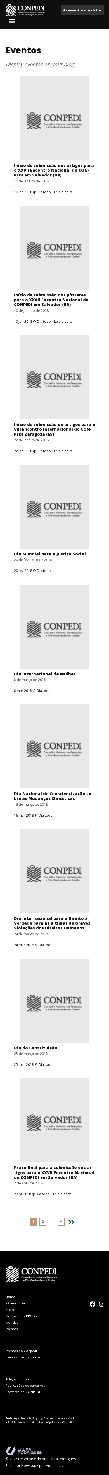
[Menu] (13, 21)
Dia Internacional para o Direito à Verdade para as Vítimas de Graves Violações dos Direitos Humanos (52, 923)
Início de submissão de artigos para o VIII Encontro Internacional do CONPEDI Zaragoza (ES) (54, 429)
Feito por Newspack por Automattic (34, 1465)
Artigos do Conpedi (20, 1379)
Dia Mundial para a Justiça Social (50, 554)
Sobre (10, 1309)
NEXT (73, 1221)
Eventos (12, 1329)
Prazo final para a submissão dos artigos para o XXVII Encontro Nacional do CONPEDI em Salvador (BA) (54, 1172)
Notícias (12, 1322)
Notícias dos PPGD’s (21, 1316)
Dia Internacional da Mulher (44, 674)
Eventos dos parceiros (23, 1357)
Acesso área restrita (82, 10)
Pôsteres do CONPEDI (23, 1392)
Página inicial (16, 1303)
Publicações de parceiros (25, 1385)
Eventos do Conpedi (21, 1351)
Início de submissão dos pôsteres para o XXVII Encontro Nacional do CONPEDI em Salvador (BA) (51, 299)
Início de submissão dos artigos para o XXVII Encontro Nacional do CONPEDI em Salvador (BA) (54, 170)
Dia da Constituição (35, 1047)
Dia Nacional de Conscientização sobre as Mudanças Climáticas (53, 796)
